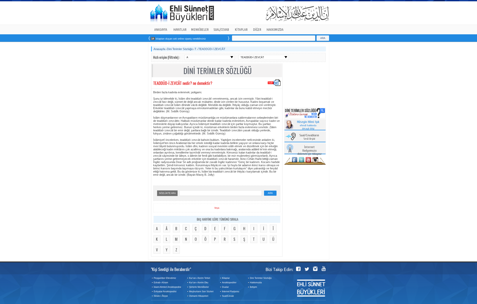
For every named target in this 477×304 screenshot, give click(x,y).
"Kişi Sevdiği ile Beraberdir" (171, 269)
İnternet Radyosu (230, 291)
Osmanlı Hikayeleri (198, 296)
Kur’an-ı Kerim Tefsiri (199, 278)
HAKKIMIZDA (274, 29)
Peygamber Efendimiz (165, 278)
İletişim (253, 287)
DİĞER (257, 29)
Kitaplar (226, 278)
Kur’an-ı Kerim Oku (198, 282)
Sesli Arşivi (309, 137)
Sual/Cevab (228, 296)
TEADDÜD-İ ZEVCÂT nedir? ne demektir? (182, 83)
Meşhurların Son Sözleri (201, 291)
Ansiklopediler (229, 282)
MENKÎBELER (200, 29)
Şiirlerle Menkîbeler (199, 287)
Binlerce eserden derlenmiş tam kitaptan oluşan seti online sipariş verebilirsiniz (152, 38)
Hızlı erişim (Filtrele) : (166, 57)
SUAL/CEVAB (221, 29)
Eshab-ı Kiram (161, 282)
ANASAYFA (160, 29)
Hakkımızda (256, 282)
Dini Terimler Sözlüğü (180, 49)
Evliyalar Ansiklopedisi (165, 291)
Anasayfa (159, 49)
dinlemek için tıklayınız (309, 151)
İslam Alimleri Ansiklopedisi (167, 287)
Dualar (225, 287)
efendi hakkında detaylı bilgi (308, 125)
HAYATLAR (180, 29)
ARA (322, 38)
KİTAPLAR (241, 29)
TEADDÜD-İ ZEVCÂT (211, 49)
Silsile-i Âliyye (161, 296)
